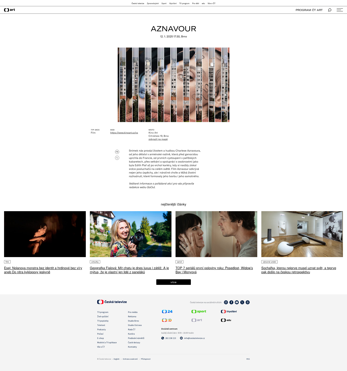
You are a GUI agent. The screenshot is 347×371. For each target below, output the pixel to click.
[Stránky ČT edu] (235, 320)
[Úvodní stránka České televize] (112, 303)
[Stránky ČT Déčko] (167, 321)
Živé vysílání (102, 316)
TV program (184, 3)
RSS (248, 359)
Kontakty (132, 346)
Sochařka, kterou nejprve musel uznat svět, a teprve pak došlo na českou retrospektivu (298, 269)
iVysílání (173, 3)
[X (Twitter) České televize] (242, 303)
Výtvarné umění (269, 262)
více (173, 282)
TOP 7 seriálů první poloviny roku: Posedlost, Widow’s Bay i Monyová (214, 269)
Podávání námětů (136, 338)
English (116, 359)
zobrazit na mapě (158, 139)
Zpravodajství (153, 3)
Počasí (100, 333)
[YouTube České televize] (237, 303)
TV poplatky (102, 320)
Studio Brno (133, 320)
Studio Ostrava (135, 325)
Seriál (179, 262)
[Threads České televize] (247, 303)
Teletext (101, 325)
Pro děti (195, 3)
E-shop (100, 338)
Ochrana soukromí (130, 359)
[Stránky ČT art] (197, 321)
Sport (164, 3)
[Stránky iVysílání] (235, 311)
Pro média (132, 312)
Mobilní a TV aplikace (107, 342)
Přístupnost (145, 359)
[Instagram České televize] (226, 303)
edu (203, 3)
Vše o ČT (211, 3)
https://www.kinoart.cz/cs (124, 132)
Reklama (132, 316)
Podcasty (101, 329)
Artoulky (95, 262)
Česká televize (138, 3)
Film (7, 262)
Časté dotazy (134, 342)
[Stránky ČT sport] (199, 312)
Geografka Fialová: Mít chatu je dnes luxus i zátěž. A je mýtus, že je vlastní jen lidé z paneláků (129, 269)
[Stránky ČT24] (167, 312)
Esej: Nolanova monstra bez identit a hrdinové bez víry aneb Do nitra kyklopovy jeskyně (43, 269)
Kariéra (131, 333)
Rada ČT (132, 329)
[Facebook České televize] (231, 303)
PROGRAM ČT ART (309, 10)
